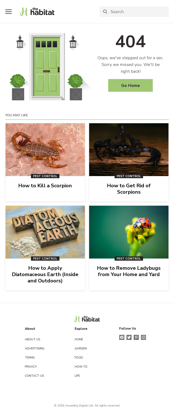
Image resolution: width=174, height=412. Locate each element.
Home (79, 339)
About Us (32, 339)
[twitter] (129, 337)
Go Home (130, 85)
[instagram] (143, 337)
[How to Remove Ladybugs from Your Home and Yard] (128, 232)
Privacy (31, 367)
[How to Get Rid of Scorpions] (128, 149)
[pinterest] (136, 337)
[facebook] (121, 337)
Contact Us (34, 376)
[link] (37, 11)
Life (77, 376)
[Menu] (8, 11)
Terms (30, 358)
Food (79, 358)
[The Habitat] (87, 319)
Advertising (34, 348)
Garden (81, 348)
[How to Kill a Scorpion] (45, 149)
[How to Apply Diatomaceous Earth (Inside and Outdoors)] (45, 232)
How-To (81, 367)
